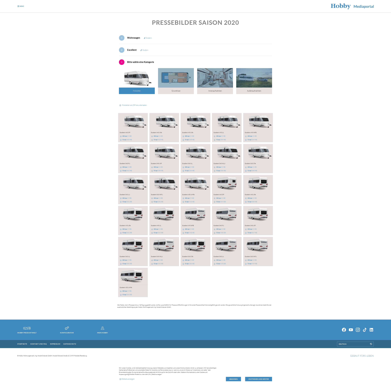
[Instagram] (358, 330)
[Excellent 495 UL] (227, 121)
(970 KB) (221, 263)
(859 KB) (221, 139)
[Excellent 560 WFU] (164, 183)
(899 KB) (221, 202)
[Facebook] (344, 330)
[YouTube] (351, 330)
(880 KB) (252, 170)
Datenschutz (69, 344)
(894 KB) (127, 294)
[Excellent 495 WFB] (258, 121)
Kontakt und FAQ (38, 344)
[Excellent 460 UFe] (164, 121)
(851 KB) (127, 202)
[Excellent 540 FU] (133, 152)
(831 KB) (127, 232)
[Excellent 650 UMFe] (195, 183)
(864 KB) (189, 170)
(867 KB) (252, 232)
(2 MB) (127, 136)
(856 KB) (158, 202)
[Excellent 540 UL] (195, 152)
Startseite (22, 344)
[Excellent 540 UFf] (164, 152)
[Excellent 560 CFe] (258, 152)
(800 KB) (252, 202)
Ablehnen (233, 379)
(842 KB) (127, 170)
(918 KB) (189, 202)
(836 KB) (221, 170)
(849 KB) (252, 139)
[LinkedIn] (372, 330)
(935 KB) (189, 232)
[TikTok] (365, 330)
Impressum (55, 344)
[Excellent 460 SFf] (133, 121)
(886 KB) (189, 263)
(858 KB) (158, 170)
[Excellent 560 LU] (133, 183)
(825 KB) (158, 139)
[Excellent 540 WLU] (227, 152)
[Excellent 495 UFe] (195, 121)
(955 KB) (221, 232)
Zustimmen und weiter (258, 379)
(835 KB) (189, 139)
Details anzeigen (128, 379)
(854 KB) (127, 139)
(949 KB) (158, 263)
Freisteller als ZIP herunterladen (134, 105)
